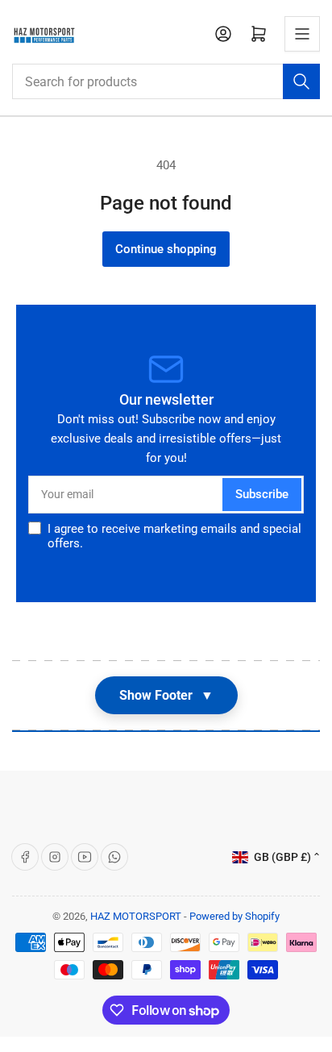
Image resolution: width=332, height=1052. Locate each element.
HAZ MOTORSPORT (135, 916)
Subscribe (261, 494)
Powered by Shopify (234, 916)
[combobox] (166, 81)
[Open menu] (302, 34)
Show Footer (166, 695)
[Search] (301, 81)
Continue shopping (166, 249)
